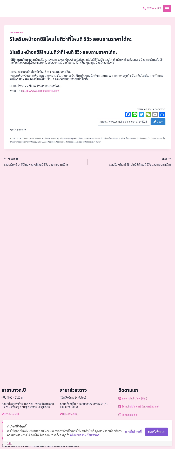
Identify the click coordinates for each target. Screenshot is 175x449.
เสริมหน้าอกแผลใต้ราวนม (75, 141)
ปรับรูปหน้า (35, 141)
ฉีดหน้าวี (134, 138)
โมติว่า (98, 141)
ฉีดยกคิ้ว (107, 138)
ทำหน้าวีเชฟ (26, 141)
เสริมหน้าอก (60, 141)
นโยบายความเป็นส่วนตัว (84, 435)
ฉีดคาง (62, 138)
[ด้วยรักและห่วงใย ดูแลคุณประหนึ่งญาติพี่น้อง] (12, 8)
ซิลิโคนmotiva (151, 138)
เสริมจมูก (52, 141)
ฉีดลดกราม (115, 138)
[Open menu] (167, 8)
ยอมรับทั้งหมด (156, 431)
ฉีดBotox (39, 138)
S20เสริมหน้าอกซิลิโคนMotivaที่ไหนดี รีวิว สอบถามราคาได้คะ (36, 162)
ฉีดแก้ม (141, 138)
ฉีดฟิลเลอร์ (88, 138)
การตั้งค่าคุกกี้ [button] (133, 431)
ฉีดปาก (80, 138)
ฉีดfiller (47, 138)
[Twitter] (141, 115)
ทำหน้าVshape (15, 141)
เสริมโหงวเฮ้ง (90, 141)
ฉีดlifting (55, 138)
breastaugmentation (18, 138)
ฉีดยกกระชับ (98, 138)
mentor (31, 138)
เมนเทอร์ (44, 141)
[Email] (155, 115)
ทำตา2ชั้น (161, 138)
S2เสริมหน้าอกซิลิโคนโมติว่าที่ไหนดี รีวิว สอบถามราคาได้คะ (140, 162)
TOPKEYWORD (16, 32)
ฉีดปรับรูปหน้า (71, 138)
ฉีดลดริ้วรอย (126, 138)
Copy (159, 122)
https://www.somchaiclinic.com (40, 91)
